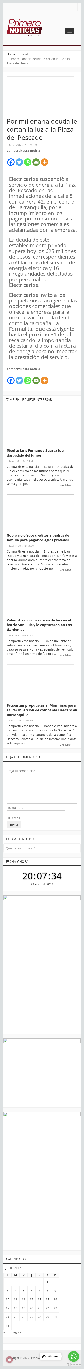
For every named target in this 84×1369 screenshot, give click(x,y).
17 (7, 1308)
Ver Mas (66, 485)
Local (24, 54)
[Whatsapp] (27, 160)
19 (23, 1308)
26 (23, 1317)
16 (55, 1299)
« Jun (7, 1332)
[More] (44, 160)
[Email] (36, 160)
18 (15, 1308)
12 (23, 1299)
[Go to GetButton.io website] (74, 1364)
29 (47, 1317)
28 (39, 1317)
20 (31, 1308)
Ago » (17, 1332)
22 (47, 1308)
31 (7, 1326)
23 (55, 1308)
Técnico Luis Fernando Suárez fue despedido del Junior (35, 453)
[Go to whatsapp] (73, 1356)
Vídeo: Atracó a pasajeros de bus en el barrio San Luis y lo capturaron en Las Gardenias (39, 625)
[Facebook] (11, 160)
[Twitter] (19, 160)
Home (11, 54)
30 (55, 1317)
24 (7, 1317)
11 (15, 1299)
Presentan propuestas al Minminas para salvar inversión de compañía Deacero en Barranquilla (42, 710)
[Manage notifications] (9, 1359)
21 (39, 1308)
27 (31, 1317)
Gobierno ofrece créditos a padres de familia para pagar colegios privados (38, 537)
